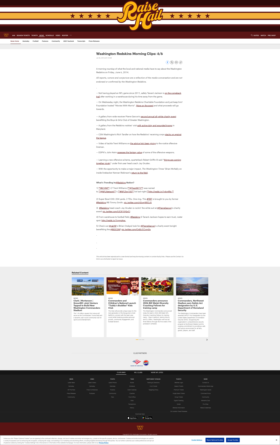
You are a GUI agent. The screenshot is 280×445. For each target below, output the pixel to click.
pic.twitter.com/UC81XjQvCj (116, 211)
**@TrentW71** (135, 188)
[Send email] (176, 63)
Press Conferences (92, 390)
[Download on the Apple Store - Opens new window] (132, 418)
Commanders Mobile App (205, 386)
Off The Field (71, 390)
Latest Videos (92, 382)
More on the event (144, 105)
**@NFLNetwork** (107, 191)
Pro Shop (205, 404)
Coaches (132, 393)
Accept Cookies (233, 440)
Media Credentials (205, 407)
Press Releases (71, 393)
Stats (132, 400)
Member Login (179, 382)
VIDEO (92, 379)
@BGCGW (115, 229)
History (132, 407)
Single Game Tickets (179, 393)
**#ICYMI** (104, 188)
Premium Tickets (179, 390)
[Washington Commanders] (140, 428)
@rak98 (112, 226)
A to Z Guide (153, 386)
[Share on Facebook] (167, 63)
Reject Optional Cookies (215, 440)
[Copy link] (180, 62)
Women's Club (205, 400)
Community (71, 397)
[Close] (276, 440)
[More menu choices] (71, 35)
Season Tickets (178, 386)
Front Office (132, 397)
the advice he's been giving (143, 143)
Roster (132, 382)
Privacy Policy (103, 443)
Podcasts (92, 393)
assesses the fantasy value (129, 152)
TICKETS (178, 379)
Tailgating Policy (153, 390)
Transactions (132, 404)
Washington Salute (205, 390)
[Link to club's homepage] (6, 35)
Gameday (71, 386)
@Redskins (121, 182)
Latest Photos (113, 382)
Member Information (179, 407)
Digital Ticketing (178, 400)
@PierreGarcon (164, 208)
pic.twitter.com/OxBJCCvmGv (136, 229)
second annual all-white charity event (158, 116)
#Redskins (101, 202)
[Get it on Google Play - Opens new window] (147, 419)
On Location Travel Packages (178, 411)
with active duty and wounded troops (154, 125)
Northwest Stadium (153, 379)
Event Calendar (132, 390)
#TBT (149, 199)
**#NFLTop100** (126, 191)
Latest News (71, 382)
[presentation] (207, 340)
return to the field (139, 172)
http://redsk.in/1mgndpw (114, 220)
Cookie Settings (197, 440)
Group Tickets (179, 397)
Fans (112, 397)
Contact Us (205, 382)
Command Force (206, 393)
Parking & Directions (153, 382)
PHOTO (112, 379)
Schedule (132, 386)
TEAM (132, 379)
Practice (112, 390)
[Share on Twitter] (172, 63)
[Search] (252, 35)
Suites (179, 404)
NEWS (71, 379)
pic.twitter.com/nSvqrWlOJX (138, 202)
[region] (140, 440)
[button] (137, 339)
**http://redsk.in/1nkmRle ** (160, 191)
